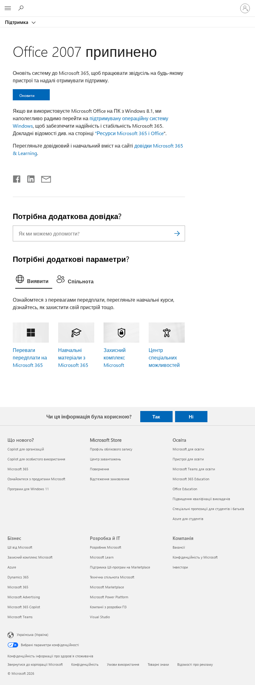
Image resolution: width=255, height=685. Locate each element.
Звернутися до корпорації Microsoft (35, 664)
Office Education (185, 488)
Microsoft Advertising (23, 597)
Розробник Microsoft (105, 547)
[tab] (33, 280)
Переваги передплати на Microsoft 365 (30, 357)
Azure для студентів (188, 518)
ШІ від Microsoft (19, 547)
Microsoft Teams (20, 616)
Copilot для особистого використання (36, 459)
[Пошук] (177, 233)
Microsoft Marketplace (107, 587)
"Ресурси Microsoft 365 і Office (129, 133)
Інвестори (180, 567)
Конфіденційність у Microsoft (195, 557)
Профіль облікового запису (111, 449)
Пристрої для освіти (188, 459)
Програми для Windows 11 (28, 488)
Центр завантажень (105, 459)
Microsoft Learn (102, 557)
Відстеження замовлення (109, 479)
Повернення (99, 469)
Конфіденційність (85, 664)
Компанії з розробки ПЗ (108, 607)
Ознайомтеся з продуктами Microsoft (36, 479)
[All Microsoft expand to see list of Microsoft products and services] (7, 8)
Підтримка (17, 22)
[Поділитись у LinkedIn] (28, 178)
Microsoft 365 (17, 469)
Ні (191, 416)
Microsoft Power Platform (109, 597)
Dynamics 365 (18, 577)
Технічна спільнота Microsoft (112, 577)
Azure (11, 567)
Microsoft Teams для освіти (194, 469)
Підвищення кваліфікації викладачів (201, 498)
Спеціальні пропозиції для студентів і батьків (208, 508)
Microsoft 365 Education (191, 479)
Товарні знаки (158, 664)
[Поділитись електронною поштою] (43, 178)
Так (156, 416)
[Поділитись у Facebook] (17, 178)
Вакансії (179, 547)
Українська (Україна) (32, 634)
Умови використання (123, 664)
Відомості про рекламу (195, 664)
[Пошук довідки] (21, 8)
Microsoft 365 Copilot (23, 607)
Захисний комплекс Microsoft (115, 357)
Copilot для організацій (25, 449)
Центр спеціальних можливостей (164, 357)
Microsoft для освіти (188, 449)
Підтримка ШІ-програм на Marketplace (120, 567)
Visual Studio (100, 616)
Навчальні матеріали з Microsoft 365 (73, 357)
